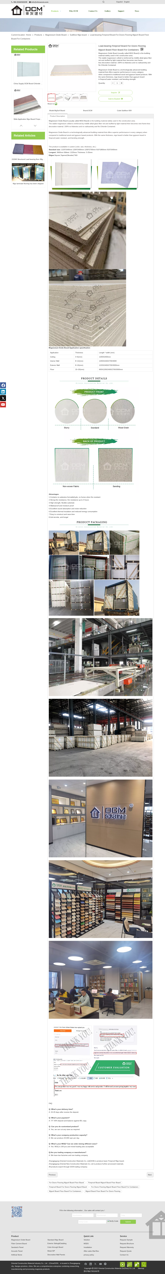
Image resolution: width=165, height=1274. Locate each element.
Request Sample (126, 1240)
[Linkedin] (3, 392)
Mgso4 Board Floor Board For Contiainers (65, 1191)
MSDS (86, 1243)
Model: (51, 110)
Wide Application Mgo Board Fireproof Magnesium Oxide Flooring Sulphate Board (28, 119)
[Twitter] (3, 398)
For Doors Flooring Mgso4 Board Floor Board (66, 1183)
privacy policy (89, 1255)
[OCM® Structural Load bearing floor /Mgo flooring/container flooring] (28, 149)
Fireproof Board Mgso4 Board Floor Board (104, 1183)
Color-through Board (55, 1247)
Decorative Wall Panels (56, 1255)
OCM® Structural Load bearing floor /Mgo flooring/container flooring (28, 159)
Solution (87, 1240)
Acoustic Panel (16, 1251)
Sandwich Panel (17, 1247)
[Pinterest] (105, 1264)
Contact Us (124, 1255)
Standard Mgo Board (55, 1240)
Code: (119, 110)
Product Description (57, 116)
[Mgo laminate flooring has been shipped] (28, 172)
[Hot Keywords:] (103, 2)
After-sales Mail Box (91, 1251)
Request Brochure (127, 1243)
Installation (88, 1247)
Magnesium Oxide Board (20, 1240)
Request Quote (126, 1251)
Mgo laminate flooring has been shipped (28, 184)
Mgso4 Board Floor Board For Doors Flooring (103, 1191)
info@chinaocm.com (39, 2)
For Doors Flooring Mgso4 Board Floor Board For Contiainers (114, 1187)
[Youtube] (3, 404)
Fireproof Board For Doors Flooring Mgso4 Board (68, 1187)
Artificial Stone (16, 1255)
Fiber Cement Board (19, 1243)
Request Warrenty (127, 1247)
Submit (128, 1222)
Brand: (85, 110)
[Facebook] (3, 385)
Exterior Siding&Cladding (56, 1243)
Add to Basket (114, 99)
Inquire (114, 93)
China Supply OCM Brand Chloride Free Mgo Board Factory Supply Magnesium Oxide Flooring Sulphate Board (28, 84)
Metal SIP (51, 1251)
